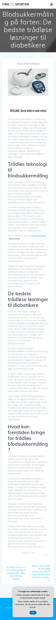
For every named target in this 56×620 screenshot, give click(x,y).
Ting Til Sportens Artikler (28, 63)
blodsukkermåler (38, 235)
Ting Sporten (15, 4)
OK (33, 613)
